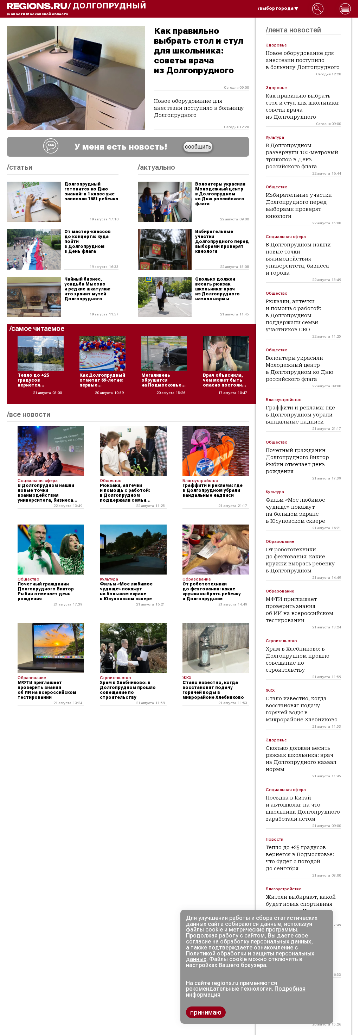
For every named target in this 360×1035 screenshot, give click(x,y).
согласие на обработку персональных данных (248, 941)
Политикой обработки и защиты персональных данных (250, 956)
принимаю (205, 1012)
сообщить (198, 146)
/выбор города (276, 8)
